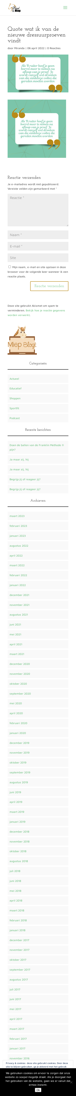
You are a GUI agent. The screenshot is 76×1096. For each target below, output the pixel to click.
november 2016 (19, 1058)
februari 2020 (18, 723)
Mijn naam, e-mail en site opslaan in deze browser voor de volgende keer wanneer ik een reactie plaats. (38, 271)
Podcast (15, 418)
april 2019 (16, 801)
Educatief (15, 388)
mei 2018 (15, 890)
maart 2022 (17, 565)
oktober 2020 (18, 683)
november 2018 (19, 841)
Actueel (14, 378)
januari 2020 (18, 733)
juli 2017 (15, 989)
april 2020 (16, 713)
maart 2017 (17, 1028)
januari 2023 (18, 535)
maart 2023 (17, 516)
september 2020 (20, 693)
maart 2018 (17, 910)
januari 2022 (18, 585)
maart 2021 (17, 654)
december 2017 (19, 940)
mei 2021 (15, 634)
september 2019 (20, 772)
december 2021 (19, 595)
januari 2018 (17, 930)
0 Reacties (54, 48)
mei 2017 (15, 1009)
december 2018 (19, 831)
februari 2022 (18, 575)
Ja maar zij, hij (19, 459)
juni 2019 (15, 792)
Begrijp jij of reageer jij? (25, 479)
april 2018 (16, 900)
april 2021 (16, 644)
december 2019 (19, 742)
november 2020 (20, 673)
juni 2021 (15, 624)
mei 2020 (16, 703)
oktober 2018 (18, 851)
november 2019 (19, 752)
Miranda (19, 48)
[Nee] (71, 1082)
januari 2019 (17, 821)
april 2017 (16, 1018)
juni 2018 (15, 880)
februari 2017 (18, 1038)
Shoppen (15, 398)
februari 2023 (18, 525)
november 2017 (19, 949)
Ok (38, 1090)
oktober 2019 (18, 762)
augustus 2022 (19, 545)
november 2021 (19, 604)
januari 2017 (17, 1048)
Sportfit (14, 408)
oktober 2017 (18, 959)
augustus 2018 (19, 861)
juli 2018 (15, 871)
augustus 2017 (19, 979)
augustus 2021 (19, 614)
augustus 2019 (19, 782)
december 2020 (20, 663)
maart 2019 (17, 811)
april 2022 (16, 555)
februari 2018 (18, 920)
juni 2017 (15, 999)
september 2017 (20, 969)
